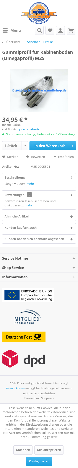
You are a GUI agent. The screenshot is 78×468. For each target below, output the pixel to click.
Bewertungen (14, 195)
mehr (30, 184)
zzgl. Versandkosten (28, 129)
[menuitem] (11, 30)
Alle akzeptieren (49, 450)
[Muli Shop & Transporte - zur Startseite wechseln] (39, 13)
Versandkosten (15, 388)
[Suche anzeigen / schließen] (39, 30)
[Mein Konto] (60, 30)
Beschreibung (15, 177)
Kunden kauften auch (21, 228)
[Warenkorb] (71, 30)
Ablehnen (23, 450)
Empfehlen (65, 157)
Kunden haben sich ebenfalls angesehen (34, 239)
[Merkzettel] (50, 30)
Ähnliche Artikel (17, 216)
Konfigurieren (39, 461)
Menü (15, 30)
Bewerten (38, 157)
